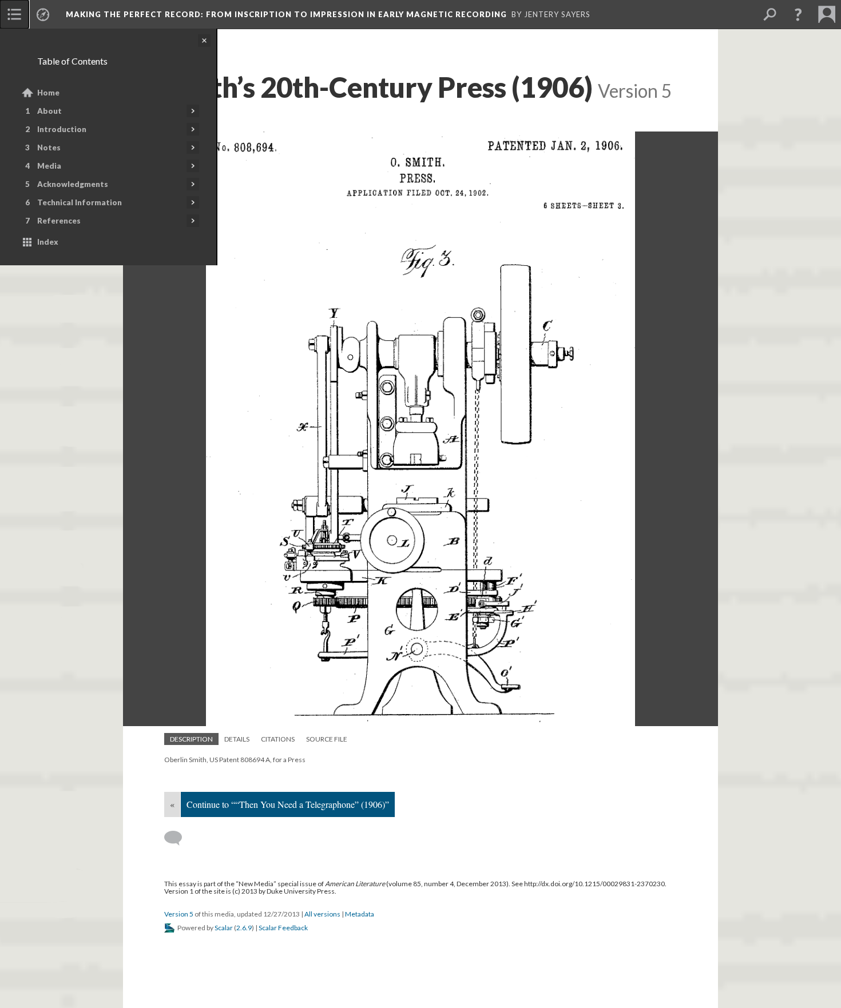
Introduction (61, 129)
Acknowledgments (72, 184)
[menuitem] (14, 14)
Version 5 (178, 914)
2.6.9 (244, 927)
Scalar (224, 927)
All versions (322, 914)
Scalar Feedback (283, 927)
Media (49, 165)
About (49, 110)
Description (191, 739)
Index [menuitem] (47, 241)
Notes (49, 147)
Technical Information (79, 202)
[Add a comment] (178, 838)
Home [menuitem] (48, 92)
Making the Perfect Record (286, 14)
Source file (326, 739)
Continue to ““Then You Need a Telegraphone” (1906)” (288, 804)
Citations (278, 739)
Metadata (359, 914)
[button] (798, 14)
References (59, 220)
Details (236, 739)
